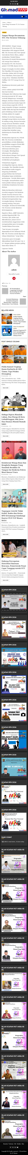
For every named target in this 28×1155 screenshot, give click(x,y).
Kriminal (5, 407)
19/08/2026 (5, 570)
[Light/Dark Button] (22, 16)
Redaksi (19, 1144)
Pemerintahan (12, 407)
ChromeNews (23, 1151)
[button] (2, 16)
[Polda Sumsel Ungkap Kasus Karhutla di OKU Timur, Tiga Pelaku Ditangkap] (7, 319)
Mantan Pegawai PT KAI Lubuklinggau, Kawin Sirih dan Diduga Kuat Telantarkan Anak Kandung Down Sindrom (19, 335)
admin (14, 269)
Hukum (4, 32)
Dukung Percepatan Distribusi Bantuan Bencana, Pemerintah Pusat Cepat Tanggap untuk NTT (14, 564)
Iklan (23, 1144)
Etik (15, 1144)
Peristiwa (14, 553)
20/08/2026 (5, 522)
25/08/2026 (5, 376)
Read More (5, 388)
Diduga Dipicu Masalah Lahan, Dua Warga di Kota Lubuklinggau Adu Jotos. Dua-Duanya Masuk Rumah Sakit (14, 419)
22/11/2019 (6, 40)
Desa (4, 503)
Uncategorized (20, 326)
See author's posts (14, 274)
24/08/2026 (5, 474)
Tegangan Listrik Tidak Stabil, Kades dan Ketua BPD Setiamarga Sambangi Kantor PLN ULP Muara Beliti (13, 516)
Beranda (5, 1144)
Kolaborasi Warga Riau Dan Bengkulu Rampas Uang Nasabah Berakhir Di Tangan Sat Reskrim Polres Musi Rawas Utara (14, 467)
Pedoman (10, 1144)
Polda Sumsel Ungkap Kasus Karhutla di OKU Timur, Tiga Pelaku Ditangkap (19, 320)
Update (19, 314)
